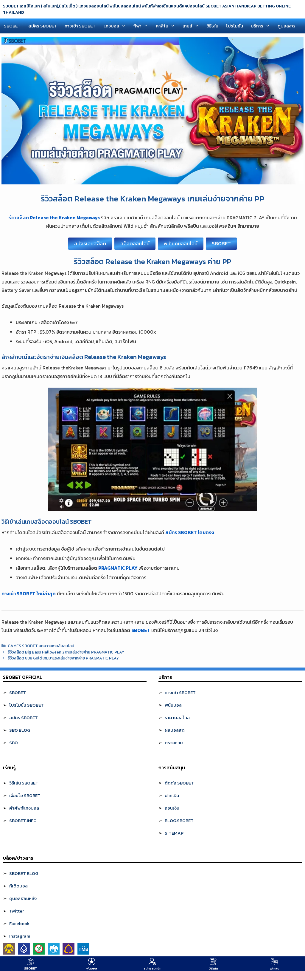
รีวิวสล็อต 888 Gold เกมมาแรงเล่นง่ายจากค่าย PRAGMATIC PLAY (63, 658)
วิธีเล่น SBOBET (23, 782)
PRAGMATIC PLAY (117, 567)
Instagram (19, 936)
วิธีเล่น (212, 25)
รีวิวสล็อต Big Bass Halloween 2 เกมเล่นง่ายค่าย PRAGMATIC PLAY (66, 652)
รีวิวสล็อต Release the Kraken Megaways (54, 217)
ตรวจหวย (174, 742)
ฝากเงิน (172, 795)
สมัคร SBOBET (42, 25)
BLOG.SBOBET (179, 820)
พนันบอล (173, 705)
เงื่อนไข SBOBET (25, 795)
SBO (13, 742)
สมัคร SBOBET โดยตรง (189, 532)
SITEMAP (174, 833)
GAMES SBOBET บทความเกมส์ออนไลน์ (41, 646)
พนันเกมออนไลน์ (180, 243)
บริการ (257, 25)
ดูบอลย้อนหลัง (23, 898)
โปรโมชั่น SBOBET (26, 705)
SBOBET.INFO (23, 820)
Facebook (19, 923)
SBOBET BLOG (23, 873)
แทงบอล (111, 25)
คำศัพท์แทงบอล (24, 807)
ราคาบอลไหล (177, 717)
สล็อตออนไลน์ (135, 243)
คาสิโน (162, 25)
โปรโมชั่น (234, 25)
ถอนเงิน (172, 807)
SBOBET (12, 25)
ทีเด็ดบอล (18, 885)
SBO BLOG (19, 730)
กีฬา (137, 25)
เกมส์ (187, 25)
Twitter (16, 910)
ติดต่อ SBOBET (179, 782)
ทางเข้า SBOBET (80, 25)
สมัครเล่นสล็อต (90, 243)
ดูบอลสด (286, 25)
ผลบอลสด (175, 730)
